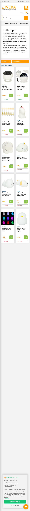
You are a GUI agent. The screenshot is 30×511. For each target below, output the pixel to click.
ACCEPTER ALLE (15, 501)
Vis (11, 95)
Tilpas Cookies (15, 505)
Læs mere (6, 498)
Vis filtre (4, 61)
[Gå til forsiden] (2, 23)
